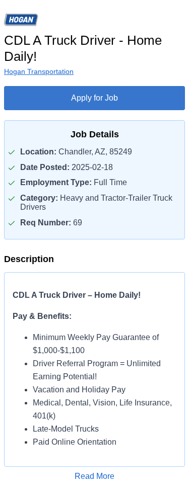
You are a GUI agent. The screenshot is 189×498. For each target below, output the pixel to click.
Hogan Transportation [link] (39, 71)
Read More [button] (94, 476)
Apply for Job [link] (94, 98)
